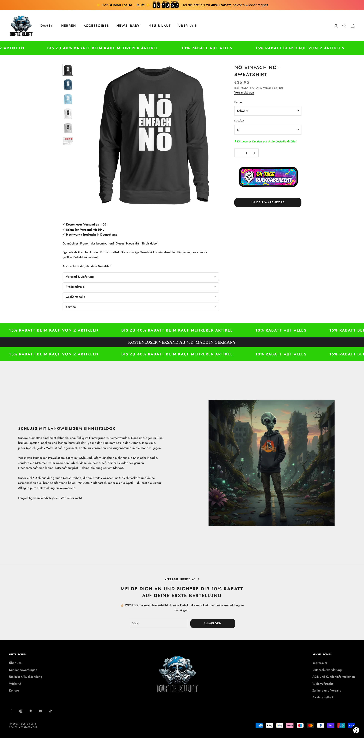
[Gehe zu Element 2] (68, 84)
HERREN (68, 25)
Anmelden (213, 623)
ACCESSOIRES (96, 25)
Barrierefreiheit (322, 697)
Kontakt (14, 690)
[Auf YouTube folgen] (40, 711)
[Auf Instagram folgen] (21, 711)
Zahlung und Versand (326, 690)
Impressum (319, 663)
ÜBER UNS (187, 25)
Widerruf (15, 683)
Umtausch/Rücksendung (25, 676)
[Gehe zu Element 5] (68, 128)
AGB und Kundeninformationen (333, 676)
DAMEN (47, 25)
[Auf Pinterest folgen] (31, 711)
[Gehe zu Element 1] (68, 70)
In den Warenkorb (267, 202)
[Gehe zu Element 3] (68, 99)
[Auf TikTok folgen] (50, 711)
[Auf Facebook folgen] (11, 711)
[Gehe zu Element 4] (68, 113)
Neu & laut (160, 25)
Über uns (15, 663)
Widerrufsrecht (322, 683)
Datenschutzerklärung (327, 670)
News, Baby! (128, 25)
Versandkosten (244, 92)
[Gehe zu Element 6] (68, 141)
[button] (141, 276)
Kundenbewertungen (23, 670)
